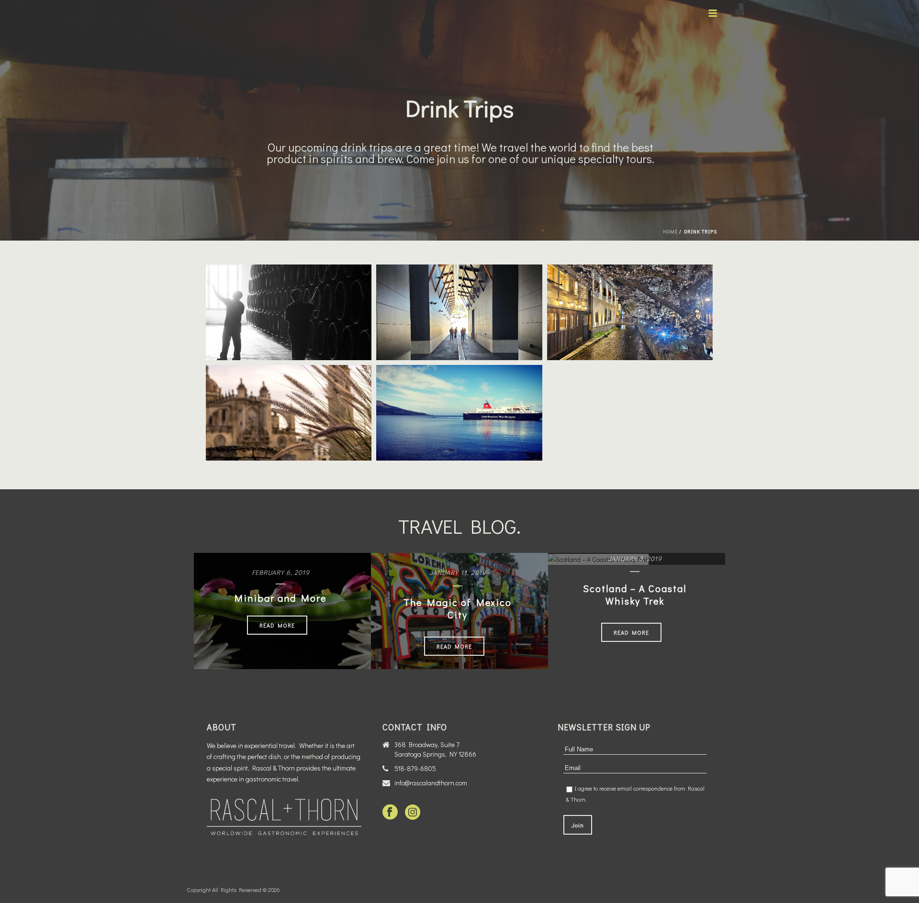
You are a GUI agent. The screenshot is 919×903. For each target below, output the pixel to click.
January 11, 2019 (457, 572)
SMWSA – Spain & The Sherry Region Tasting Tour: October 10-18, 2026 (292, 397)
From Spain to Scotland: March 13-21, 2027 (292, 292)
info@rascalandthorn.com (430, 783)
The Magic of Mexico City (457, 608)
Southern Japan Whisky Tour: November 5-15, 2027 (462, 292)
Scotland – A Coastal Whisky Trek (634, 594)
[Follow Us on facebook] (390, 812)
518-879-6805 (415, 768)
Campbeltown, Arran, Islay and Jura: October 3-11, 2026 (462, 392)
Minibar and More (280, 598)
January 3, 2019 (635, 558)
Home (670, 232)
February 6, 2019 (281, 572)
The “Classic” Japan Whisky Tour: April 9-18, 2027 (633, 292)
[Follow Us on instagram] (412, 812)
